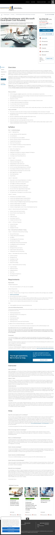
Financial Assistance (40, 525)
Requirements (3, 71)
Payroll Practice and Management (45, 501)
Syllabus (2, 69)
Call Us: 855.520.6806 (49, 14)
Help (38, 526)
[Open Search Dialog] (52, 2)
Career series (44, 38)
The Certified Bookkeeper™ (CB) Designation (40, 423)
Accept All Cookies (10, 528)
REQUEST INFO (49, 58)
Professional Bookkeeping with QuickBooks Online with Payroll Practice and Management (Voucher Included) (31, 506)
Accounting (12, 14)
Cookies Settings (11, 531)
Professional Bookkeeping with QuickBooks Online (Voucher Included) (14, 503)
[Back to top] (27, 522)
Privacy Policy (35, 532)
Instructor (3, 74)
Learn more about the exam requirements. (45, 348)
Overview (2, 67)
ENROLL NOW (46, 30)
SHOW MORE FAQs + (12, 479)
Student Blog (47, 524)
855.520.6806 (3, 84)
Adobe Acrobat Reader (14, 294)
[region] (11, 525)
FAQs (2, 76)
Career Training (23, 524)
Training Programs (6, 14)
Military (38, 524)
